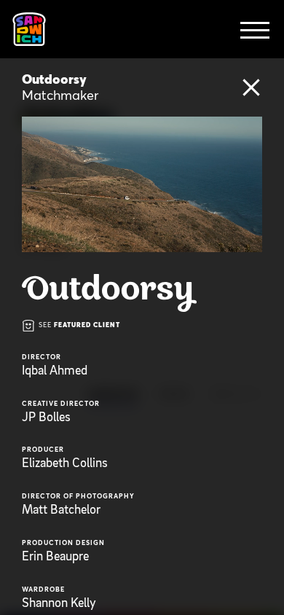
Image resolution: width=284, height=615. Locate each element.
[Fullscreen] (248, 240)
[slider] (155, 240)
